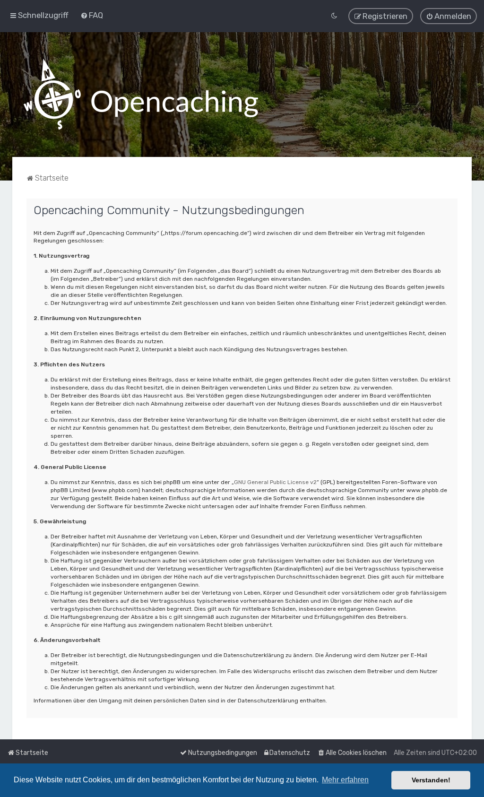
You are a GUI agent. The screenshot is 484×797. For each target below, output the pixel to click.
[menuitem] (91, 15)
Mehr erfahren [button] (345, 780)
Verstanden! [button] (431, 780)
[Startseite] (141, 94)
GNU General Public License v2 (275, 482)
